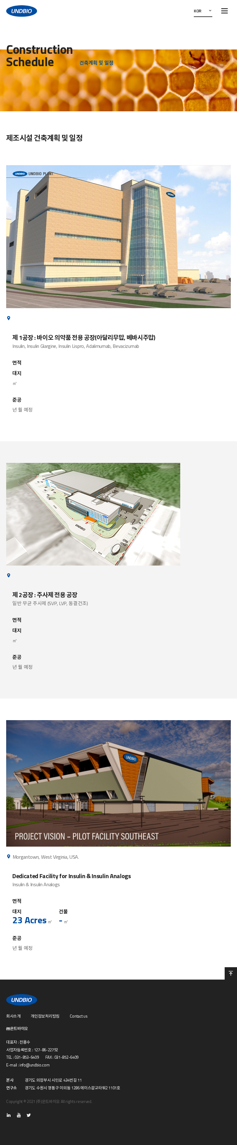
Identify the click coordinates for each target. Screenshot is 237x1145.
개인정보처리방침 (45, 1016)
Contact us (79, 1016)
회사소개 (13, 1016)
